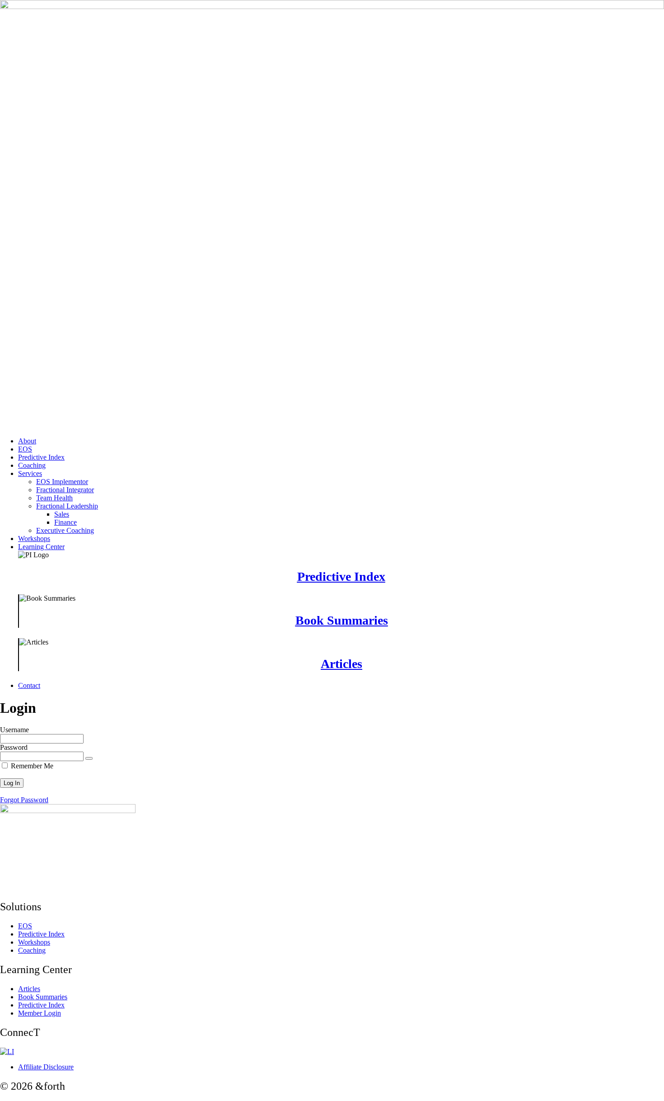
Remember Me (31, 766)
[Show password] (89, 758)
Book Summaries (341, 620)
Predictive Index (341, 576)
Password (14, 747)
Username (14, 730)
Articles (341, 664)
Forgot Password (24, 800)
